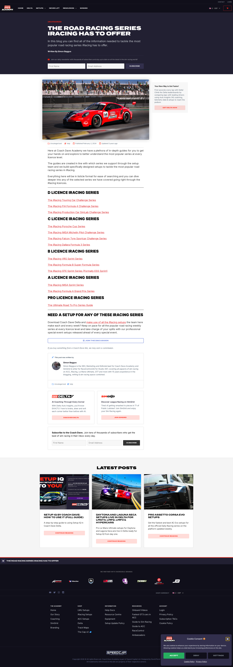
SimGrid (84, 8)
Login (229, 2)
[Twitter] (54, 592)
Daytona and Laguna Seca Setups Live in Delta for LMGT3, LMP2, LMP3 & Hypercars (116, 518)
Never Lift (54, 8)
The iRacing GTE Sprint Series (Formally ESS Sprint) (78, 271)
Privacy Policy (201, 662)
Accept (174, 655)
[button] (227, 639)
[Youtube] (50, 592)
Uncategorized (55, 22)
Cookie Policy (189, 662)
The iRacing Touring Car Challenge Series (72, 200)
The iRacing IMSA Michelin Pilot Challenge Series (76, 232)
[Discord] (63, 592)
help (68, 143)
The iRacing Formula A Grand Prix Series (71, 291)
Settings (218, 655)
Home (20, 8)
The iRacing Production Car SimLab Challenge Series (78, 212)
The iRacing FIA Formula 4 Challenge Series (73, 206)
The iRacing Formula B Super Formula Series (73, 264)
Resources (68, 8)
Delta (29, 8)
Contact (221, 2)
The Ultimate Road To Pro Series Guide (70, 305)
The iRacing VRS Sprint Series (65, 258)
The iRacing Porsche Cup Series (66, 226)
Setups (39, 8)
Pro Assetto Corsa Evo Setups (166, 516)
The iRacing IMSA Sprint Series (66, 285)
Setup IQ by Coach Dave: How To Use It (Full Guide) (63, 516)
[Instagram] (59, 592)
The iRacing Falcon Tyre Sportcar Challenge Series (77, 238)
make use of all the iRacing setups (106, 322)
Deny (196, 655)
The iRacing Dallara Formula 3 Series (69, 244)
